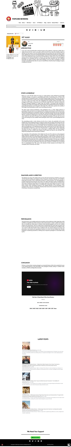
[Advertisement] (13, 66)
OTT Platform (39, 22)
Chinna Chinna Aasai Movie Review (28, 350)
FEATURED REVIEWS (42, 305)
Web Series (29, 22)
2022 (37, 308)
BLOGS (46, 305)
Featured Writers (55, 22)
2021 (40, 308)
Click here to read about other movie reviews (43, 297)
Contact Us (62, 22)
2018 (49, 308)
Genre (34, 22)
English (17, 33)
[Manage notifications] (2, 445)
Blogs (45, 22)
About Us (49, 22)
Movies (23, 22)
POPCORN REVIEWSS (20, 19)
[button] (23, 22)
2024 (31, 308)
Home (20, 22)
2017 (52, 308)
